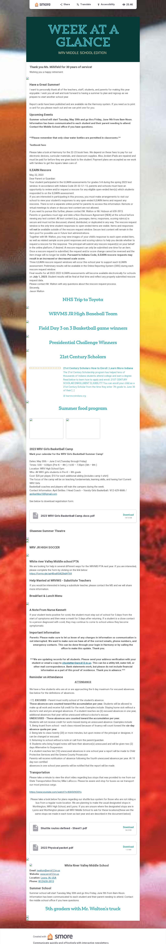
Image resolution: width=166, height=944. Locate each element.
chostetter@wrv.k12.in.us (76, 662)
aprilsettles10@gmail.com (43, 494)
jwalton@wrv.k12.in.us (48, 870)
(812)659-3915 (46, 881)
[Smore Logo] (42, 4)
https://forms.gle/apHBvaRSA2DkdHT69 (51, 573)
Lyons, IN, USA (48, 877)
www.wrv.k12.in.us (49, 874)
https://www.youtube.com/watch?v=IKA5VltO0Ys (56, 792)
